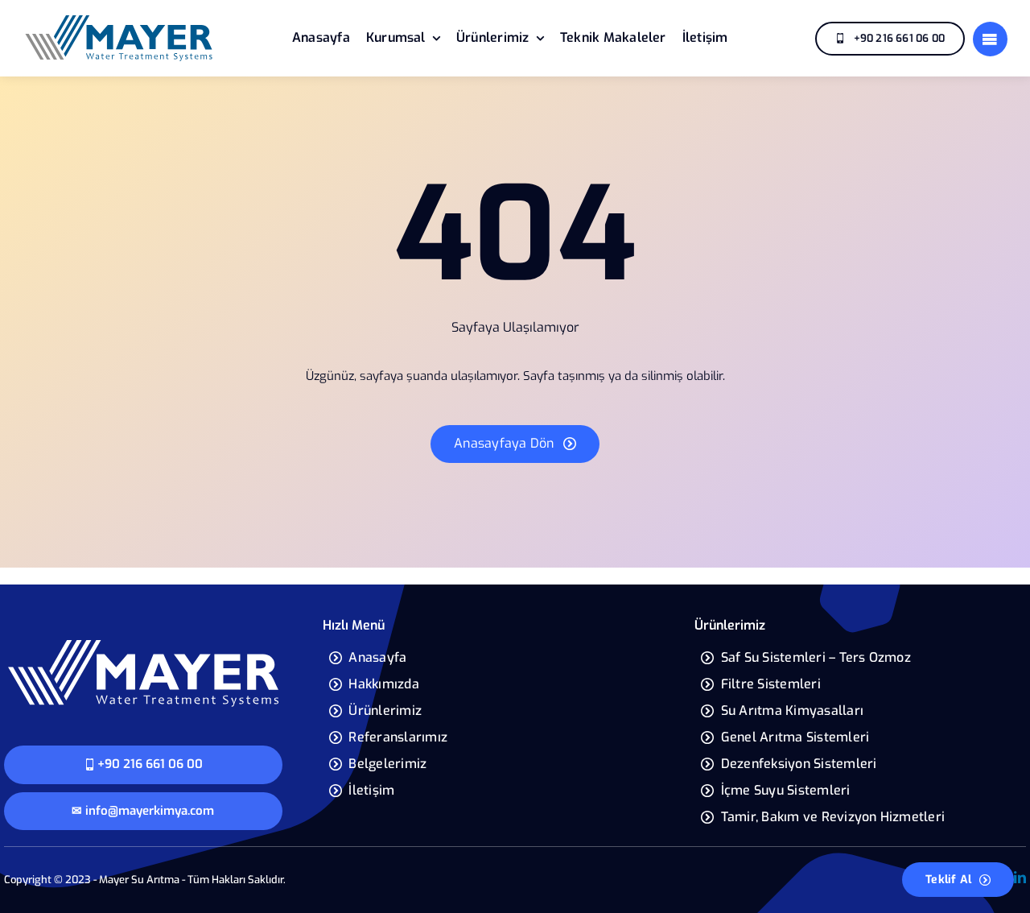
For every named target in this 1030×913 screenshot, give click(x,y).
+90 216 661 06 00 (150, 764)
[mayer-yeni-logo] (119, 19)
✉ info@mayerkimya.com (143, 811)
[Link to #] (990, 39)
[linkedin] (1020, 877)
